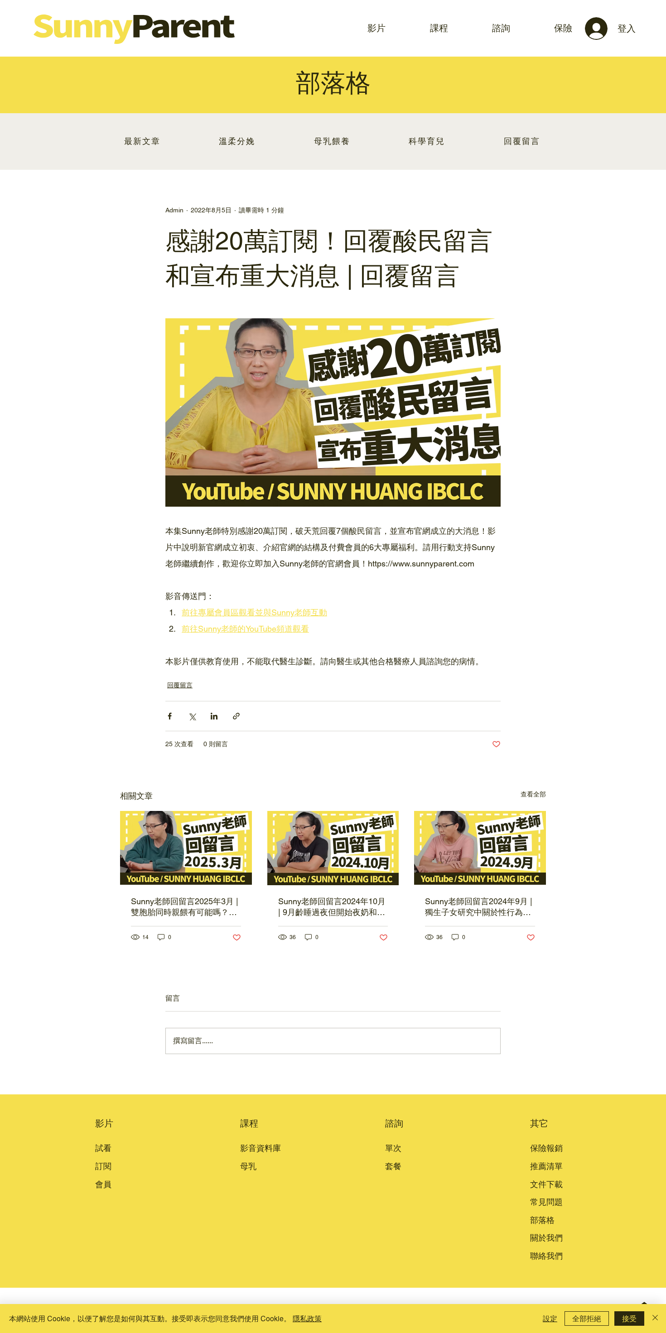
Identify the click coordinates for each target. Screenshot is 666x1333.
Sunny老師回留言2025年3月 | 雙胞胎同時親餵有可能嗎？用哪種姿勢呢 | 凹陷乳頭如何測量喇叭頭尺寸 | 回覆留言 (184, 907)
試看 (103, 1148)
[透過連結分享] (236, 716)
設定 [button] (550, 1318)
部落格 (542, 1220)
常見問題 (546, 1202)
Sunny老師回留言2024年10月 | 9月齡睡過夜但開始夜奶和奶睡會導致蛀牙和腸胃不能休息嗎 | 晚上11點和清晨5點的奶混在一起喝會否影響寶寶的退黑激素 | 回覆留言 (332, 907)
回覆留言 (180, 685)
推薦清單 (546, 1166)
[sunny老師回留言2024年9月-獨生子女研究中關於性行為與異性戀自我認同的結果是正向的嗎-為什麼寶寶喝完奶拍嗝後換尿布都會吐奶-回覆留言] (480, 848)
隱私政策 (307, 1318)
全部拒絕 (586, 1318)
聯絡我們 (546, 1256)
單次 (393, 1148)
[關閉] (655, 1318)
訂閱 (103, 1166)
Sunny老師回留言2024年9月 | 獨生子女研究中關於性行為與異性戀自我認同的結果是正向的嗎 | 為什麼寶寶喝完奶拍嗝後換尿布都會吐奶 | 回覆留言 (478, 907)
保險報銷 (546, 1148)
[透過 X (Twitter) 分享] (192, 716)
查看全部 (533, 794)
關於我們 (546, 1237)
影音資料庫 (260, 1148)
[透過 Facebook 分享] (169, 716)
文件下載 (546, 1184)
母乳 (248, 1166)
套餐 (393, 1166)
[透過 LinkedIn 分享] (214, 716)
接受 (629, 1318)
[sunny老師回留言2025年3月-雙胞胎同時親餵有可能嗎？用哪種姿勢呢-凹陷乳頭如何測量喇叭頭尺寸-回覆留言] (186, 848)
